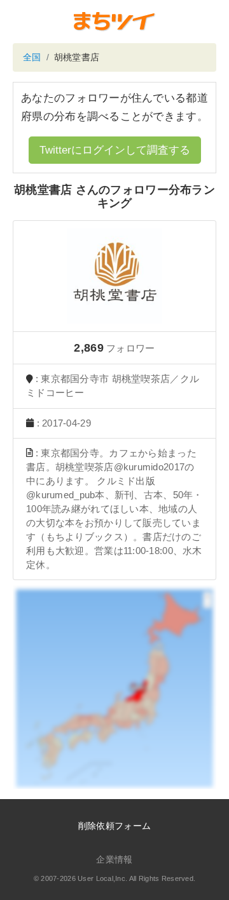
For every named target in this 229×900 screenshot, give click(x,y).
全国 (32, 57)
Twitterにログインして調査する (114, 150)
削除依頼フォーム (114, 826)
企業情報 (114, 859)
